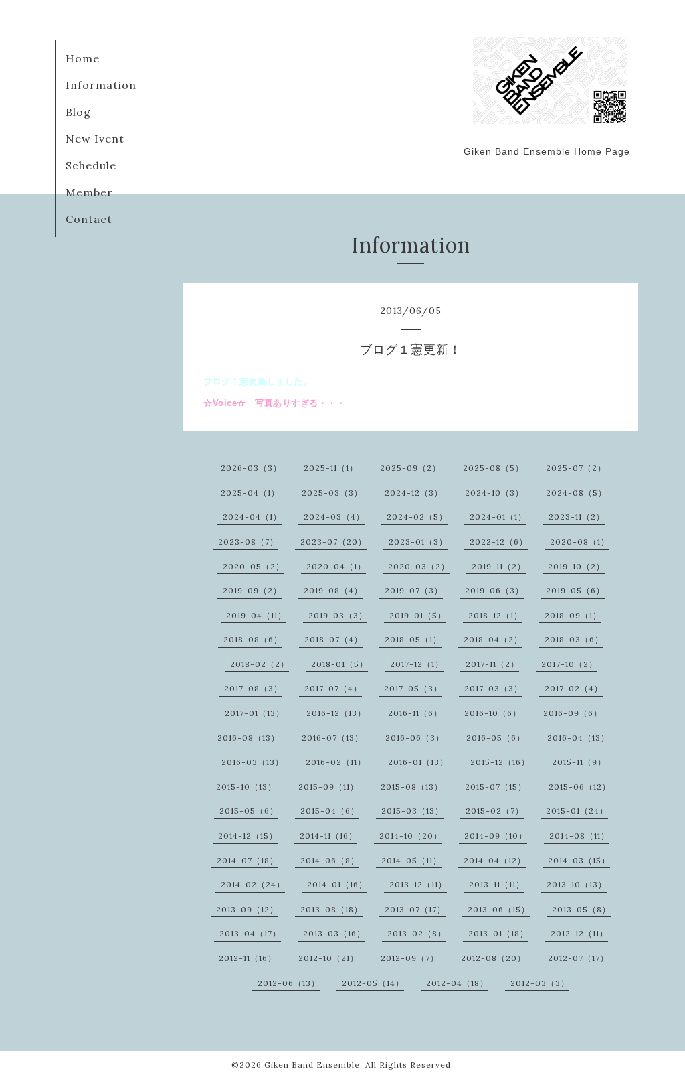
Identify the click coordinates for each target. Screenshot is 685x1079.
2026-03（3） (251, 468)
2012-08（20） (493, 958)
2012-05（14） (373, 983)
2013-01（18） (498, 933)
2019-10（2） (576, 566)
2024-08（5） (576, 493)
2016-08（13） (248, 738)
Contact (89, 219)
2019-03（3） (337, 615)
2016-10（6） (492, 713)
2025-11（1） (331, 468)
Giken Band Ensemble (312, 1065)
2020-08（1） (579, 541)
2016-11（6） (415, 713)
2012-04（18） (457, 983)
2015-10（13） (246, 787)
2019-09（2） (252, 590)
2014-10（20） (410, 836)
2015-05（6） (248, 811)
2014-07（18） (247, 860)
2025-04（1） (250, 493)
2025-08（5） (493, 468)
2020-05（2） (253, 566)
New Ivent (95, 138)
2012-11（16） (247, 958)
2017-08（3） (253, 688)
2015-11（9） (579, 762)
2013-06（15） (499, 909)
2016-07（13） (332, 738)
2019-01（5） (417, 615)
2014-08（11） (579, 836)
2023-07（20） (333, 541)
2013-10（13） (577, 884)
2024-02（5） (417, 517)
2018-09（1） (573, 615)
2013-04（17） (250, 933)
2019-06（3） (494, 590)
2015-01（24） (577, 811)
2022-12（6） (499, 541)
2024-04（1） (252, 517)
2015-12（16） (500, 762)
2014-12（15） (248, 836)
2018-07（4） (333, 639)
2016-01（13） (418, 762)
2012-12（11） (579, 933)
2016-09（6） (572, 713)
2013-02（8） (416, 933)
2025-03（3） (332, 493)
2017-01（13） (254, 713)
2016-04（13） (578, 738)
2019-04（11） (256, 615)
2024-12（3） (414, 493)
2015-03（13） (412, 811)
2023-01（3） (418, 541)
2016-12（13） (336, 713)
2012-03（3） (539, 983)
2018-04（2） (493, 639)
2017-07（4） (333, 688)
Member (89, 192)
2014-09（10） (495, 836)
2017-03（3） (493, 688)
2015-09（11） (328, 787)
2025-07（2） (576, 468)
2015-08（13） (412, 787)
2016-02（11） (336, 762)
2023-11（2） (577, 517)
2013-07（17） (415, 909)
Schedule (91, 165)
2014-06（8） (329, 860)
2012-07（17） (578, 958)
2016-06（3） (414, 738)
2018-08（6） (252, 639)
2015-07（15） (495, 787)
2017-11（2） (492, 664)
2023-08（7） (248, 541)
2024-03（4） (334, 517)
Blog (78, 112)
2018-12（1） (495, 615)
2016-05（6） (495, 738)
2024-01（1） (498, 517)
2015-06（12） (580, 787)
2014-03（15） (579, 860)
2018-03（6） (574, 639)
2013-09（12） (247, 909)
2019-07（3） (414, 590)
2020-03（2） (419, 566)
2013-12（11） (418, 884)
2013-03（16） (334, 933)
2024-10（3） (494, 493)
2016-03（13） (252, 762)
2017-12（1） (417, 664)
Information (101, 85)
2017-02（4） (574, 688)
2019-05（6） (575, 590)
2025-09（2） (410, 468)
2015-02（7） (495, 811)
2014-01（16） (337, 884)
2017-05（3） (413, 688)
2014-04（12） (495, 860)
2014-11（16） (328, 836)
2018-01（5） (339, 664)
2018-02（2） (259, 664)
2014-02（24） (253, 884)
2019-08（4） (333, 590)
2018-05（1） (413, 639)
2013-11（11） (496, 884)
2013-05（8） (581, 909)
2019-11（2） (499, 566)
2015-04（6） (329, 811)
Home (83, 58)
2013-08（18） (331, 909)
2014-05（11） (411, 860)
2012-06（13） (289, 983)
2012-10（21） (328, 958)
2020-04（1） (336, 566)
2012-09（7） (410, 958)
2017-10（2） (569, 664)
